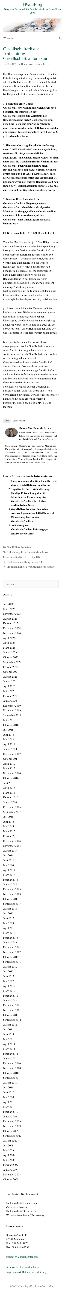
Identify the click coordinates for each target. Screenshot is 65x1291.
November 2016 (12, 773)
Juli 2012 (8, 971)
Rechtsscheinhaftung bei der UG (25, 562)
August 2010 (10, 1082)
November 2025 (12, 613)
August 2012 (10, 966)
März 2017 (9, 768)
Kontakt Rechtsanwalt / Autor (22, 1267)
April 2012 (9, 986)
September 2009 (12, 1136)
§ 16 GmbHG (32, 557)
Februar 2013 (10, 937)
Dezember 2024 (12, 628)
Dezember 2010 (12, 1063)
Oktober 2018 (11, 725)
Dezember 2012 (12, 947)
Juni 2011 (8, 1034)
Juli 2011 (8, 1029)
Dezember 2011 (12, 1005)
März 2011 (9, 1049)
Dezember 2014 (12, 841)
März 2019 (9, 720)
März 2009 (9, 1160)
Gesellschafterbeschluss (34, 552)
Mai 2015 (8, 826)
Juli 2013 (8, 913)
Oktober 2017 (11, 758)
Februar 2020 (10, 696)
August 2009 (10, 1140)
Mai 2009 (8, 1150)
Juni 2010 (8, 1092)
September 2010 (12, 1078)
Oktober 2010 (11, 1073)
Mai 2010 (8, 1097)
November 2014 (12, 846)
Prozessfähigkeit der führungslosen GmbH (30, 566)
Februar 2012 (10, 995)
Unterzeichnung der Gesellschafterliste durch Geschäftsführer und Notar (34, 483)
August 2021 (10, 676)
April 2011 (9, 1044)
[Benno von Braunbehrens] (11, 436)
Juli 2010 (8, 1087)
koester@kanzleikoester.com (22, 1257)
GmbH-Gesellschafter (19, 547)
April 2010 (9, 1102)
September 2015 (12, 812)
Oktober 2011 (11, 1015)
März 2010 (9, 1107)
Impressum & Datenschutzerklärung (26, 1272)
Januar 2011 (10, 1058)
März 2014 (9, 875)
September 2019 (12, 715)
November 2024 (12, 633)
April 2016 (9, 787)
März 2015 (9, 831)
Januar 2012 (10, 1000)
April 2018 (9, 744)
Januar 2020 (10, 700)
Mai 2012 (8, 981)
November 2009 (12, 1126)
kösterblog (32, 4)
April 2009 (9, 1155)
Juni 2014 (8, 860)
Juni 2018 (8, 734)
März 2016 (9, 792)
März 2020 (9, 691)
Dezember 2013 (12, 889)
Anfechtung (13, 552)
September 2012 (12, 962)
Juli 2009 (8, 1145)
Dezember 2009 (12, 1121)
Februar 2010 (10, 1111)
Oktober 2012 (11, 957)
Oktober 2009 (11, 1131)
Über (7, 421)
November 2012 (12, 952)
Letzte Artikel (19, 421)
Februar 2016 (10, 797)
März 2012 (9, 991)
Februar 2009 (10, 1165)
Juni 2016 (8, 783)
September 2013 (12, 904)
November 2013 (12, 894)
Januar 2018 (10, 749)
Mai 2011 (8, 1039)
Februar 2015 (10, 836)
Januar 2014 (10, 884)
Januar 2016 (10, 802)
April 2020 (9, 686)
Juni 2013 (8, 918)
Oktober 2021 (11, 671)
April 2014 (9, 870)
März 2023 (9, 647)
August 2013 (10, 908)
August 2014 (10, 850)
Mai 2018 (8, 739)
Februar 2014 (10, 879)
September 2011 (12, 1020)
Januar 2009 (10, 1169)
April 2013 (9, 928)
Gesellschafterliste (13, 557)
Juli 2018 (8, 729)
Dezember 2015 (12, 807)
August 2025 (10, 618)
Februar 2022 (10, 667)
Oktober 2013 (11, 899)
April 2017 (9, 763)
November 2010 (12, 1068)
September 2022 (12, 662)
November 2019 (12, 710)
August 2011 (10, 1024)
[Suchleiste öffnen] (60, 38)
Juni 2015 (8, 821)
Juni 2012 (8, 976)
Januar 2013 (10, 942)
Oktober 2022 (11, 657)
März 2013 (9, 933)
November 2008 (12, 1174)
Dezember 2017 (12, 754)
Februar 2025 (10, 623)
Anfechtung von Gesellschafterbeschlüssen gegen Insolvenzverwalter (30, 529)
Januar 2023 (10, 652)
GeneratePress (48, 1286)
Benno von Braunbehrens (35, 428)
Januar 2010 (10, 1116)
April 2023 (9, 642)
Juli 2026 (8, 604)
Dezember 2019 (12, 705)
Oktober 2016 (11, 778)
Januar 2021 (10, 681)
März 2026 (9, 609)
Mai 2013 (8, 923)
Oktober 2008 (11, 1179)
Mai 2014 (8, 865)
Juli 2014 (8, 855)
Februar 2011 (10, 1053)
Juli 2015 (8, 817)
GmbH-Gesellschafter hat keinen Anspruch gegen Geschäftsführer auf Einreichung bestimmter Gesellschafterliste (32, 515)
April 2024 (9, 638)
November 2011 (12, 1010)
